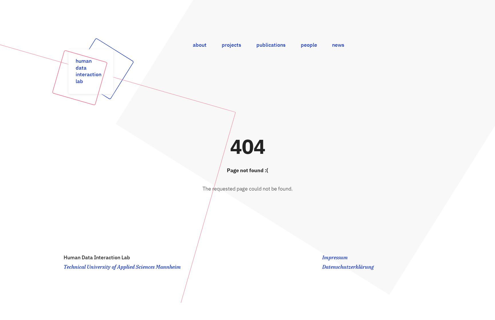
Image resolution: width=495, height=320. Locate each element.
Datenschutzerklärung (348, 267)
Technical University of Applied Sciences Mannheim (122, 267)
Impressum (335, 257)
